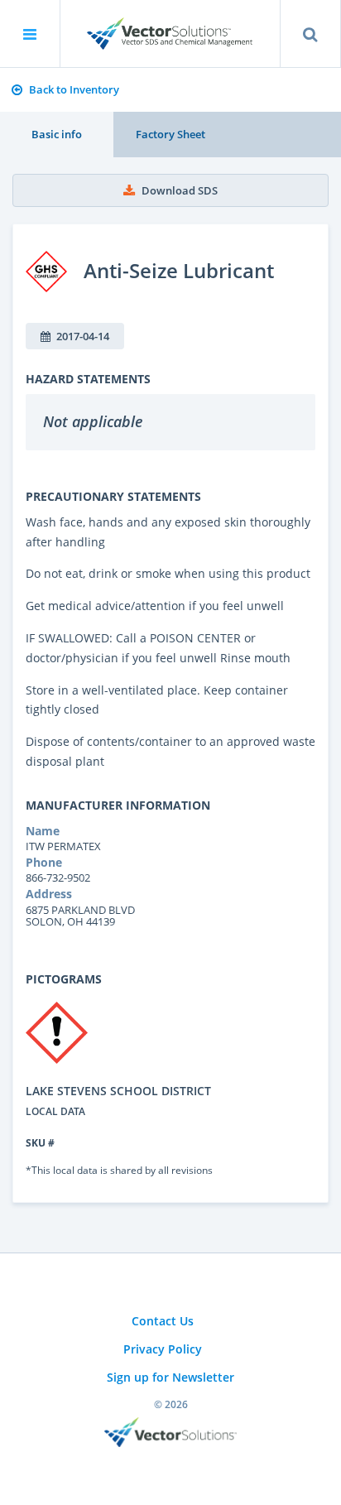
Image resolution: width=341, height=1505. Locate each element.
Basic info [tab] (56, 134)
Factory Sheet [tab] (170, 134)
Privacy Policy (162, 1349)
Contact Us (163, 1321)
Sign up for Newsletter (170, 1377)
